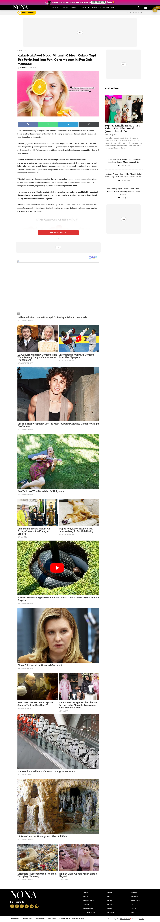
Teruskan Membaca (58, 233)
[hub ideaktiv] (146, 6)
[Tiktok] (136, 13)
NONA (19, 51)
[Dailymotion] (141, 13)
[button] (138, 7)
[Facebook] (128, 13)
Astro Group (142, 919)
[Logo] (20, 7)
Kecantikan (28, 51)
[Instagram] (130, 13)
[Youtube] (138, 13)
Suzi (106, 135)
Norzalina (23, 67)
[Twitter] (133, 13)
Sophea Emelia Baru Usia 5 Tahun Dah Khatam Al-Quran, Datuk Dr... (122, 128)
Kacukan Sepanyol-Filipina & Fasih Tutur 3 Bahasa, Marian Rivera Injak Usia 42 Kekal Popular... (123, 191)
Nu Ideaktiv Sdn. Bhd (125, 919)
